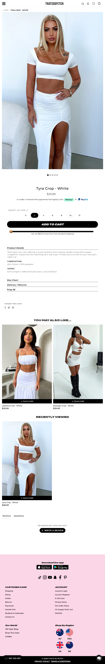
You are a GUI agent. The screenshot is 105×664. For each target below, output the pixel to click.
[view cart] (99, 3)
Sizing (7, 595)
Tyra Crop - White (19, 10)
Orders (8, 598)
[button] (88, 3)
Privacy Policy (61, 602)
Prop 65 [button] (11, 289)
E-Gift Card (59, 598)
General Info (10, 609)
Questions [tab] (19, 516)
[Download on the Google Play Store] (61, 569)
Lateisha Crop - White (12, 406)
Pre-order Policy (62, 606)
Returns (8, 602)
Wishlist (58, 613)
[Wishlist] (93, 3)
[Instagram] (44, 578)
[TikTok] (39, 578)
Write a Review (54, 531)
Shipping (9, 591)
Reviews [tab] (7, 516)
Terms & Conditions (60, 661)
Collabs (8, 636)
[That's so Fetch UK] (60, 645)
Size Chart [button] (12, 280)
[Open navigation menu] (4, 3)
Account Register (62, 595)
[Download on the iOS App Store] (44, 569)
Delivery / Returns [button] (17, 285)
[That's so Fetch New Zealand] (69, 645)
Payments (9, 606)
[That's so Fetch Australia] (60, 632)
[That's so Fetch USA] (69, 632)
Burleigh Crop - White (63, 406)
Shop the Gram (12, 633)
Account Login (61, 591)
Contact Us (9, 617)
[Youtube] (49, 578)
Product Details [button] (15, 248)
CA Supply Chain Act (64, 609)
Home (6, 10)
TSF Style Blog (11, 629)
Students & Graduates (14, 613)
